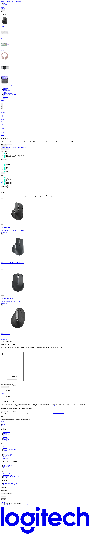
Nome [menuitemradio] (24, 147)
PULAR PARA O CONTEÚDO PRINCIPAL (11, 1)
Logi (2, 110)
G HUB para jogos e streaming (10, 483)
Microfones (5, 458)
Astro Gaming (6, 464)
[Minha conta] (2, 107)
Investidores (6, 434)
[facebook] (3, 421)
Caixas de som (6, 451)
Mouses (2, 115)
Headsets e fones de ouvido (9, 449)
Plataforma (3, 159)
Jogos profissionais (7, 465)
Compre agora (4, 232)
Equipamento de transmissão (9, 467)
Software (3, 100)
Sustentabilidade (7, 438)
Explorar (2, 393)
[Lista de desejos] (2, 105)
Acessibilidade (6, 440)
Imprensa (5, 437)
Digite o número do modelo (7, 384)
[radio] (1, 224)
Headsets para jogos (7, 456)
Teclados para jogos (7, 455)
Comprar (3, 10)
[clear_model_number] (15, 385)
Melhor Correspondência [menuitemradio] (12, 147)
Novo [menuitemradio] (20, 147)
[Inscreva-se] (15, 411)
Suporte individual (7, 473)
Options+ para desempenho (9, 484)
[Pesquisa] (2, 103)
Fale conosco (6, 477)
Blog (4, 435)
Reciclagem (6, 439)
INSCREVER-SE (4, 387)
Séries (2, 173)
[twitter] (2, 421)
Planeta (2, 101)
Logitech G (5, 3)
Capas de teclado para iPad (9, 453)
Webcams (5, 450)
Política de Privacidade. (58, 413)
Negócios (5, 4)
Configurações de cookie (23, 504)
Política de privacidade (12, 504)
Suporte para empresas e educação (11, 476)
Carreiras (5, 433)
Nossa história (6, 432)
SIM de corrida (6, 466)
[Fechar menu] (2, 11)
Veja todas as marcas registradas (51, 405)
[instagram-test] (1, 421)
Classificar (3, 146)
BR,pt (3, 8)
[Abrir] (2, 108)
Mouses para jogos (7, 454)
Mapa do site (32, 504)
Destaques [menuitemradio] (3, 147)
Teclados (5, 448)
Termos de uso (4, 504)
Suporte (2, 7)
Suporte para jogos (7, 475)
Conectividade (4, 148)
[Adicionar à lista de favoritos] (2, 198)
